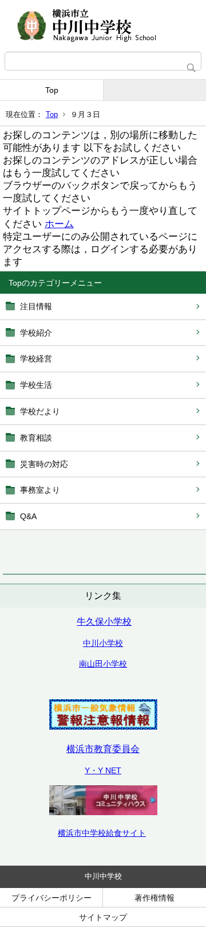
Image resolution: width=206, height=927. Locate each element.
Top (51, 90)
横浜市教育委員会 (103, 749)
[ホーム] (103, 26)
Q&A (28, 516)
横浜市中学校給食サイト (102, 833)
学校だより (40, 411)
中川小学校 (103, 643)
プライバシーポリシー (51, 897)
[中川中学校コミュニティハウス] (103, 812)
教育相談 (36, 437)
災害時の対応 (44, 464)
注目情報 (36, 306)
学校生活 (36, 385)
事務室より (40, 489)
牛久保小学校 (104, 621)
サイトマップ (103, 917)
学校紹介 (36, 332)
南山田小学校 (103, 663)
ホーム (59, 224)
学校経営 (36, 358)
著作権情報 (154, 897)
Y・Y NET (103, 770)
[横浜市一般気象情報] (103, 726)
